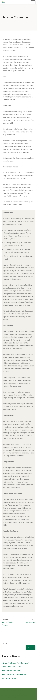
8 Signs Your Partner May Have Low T (15, 663)
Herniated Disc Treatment (11, 671)
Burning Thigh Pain (9, 678)
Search (4, 644)
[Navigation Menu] (33, 2)
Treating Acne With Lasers (11, 667)
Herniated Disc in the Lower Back (14, 674)
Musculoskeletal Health (20, 698)
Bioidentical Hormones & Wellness (14, 695)
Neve (9, 690)
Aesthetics (6, 698)
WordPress (26, 690)
